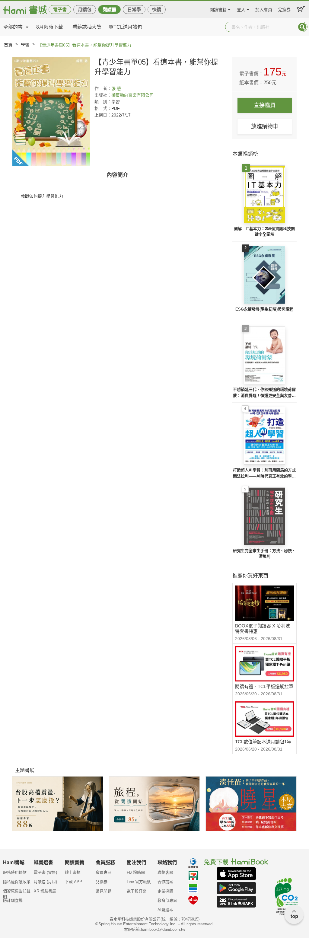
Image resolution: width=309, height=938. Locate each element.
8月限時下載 (49, 27)
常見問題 (103, 891)
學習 (25, 45)
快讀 (156, 9)
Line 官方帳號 (139, 881)
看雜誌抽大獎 (86, 27)
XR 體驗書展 (45, 891)
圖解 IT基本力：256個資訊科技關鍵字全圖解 (264, 231)
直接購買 (265, 105)
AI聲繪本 (165, 910)
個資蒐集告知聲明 (16, 893)
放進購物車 (264, 126)
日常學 (134, 9)
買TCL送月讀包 (125, 27)
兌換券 (284, 9)
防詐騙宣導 (13, 900)
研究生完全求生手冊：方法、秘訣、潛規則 (264, 553)
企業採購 (165, 891)
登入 (241, 9)
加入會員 (263, 9)
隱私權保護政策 (16, 881)
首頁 (8, 45)
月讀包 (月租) (45, 881)
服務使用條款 (15, 872)
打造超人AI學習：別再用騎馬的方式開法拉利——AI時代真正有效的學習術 (264, 473)
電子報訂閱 (136, 891)
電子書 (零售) (45, 872)
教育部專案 (167, 900)
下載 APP (73, 881)
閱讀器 (109, 9)
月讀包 (84, 9)
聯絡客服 (165, 872)
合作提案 (165, 881)
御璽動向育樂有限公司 (132, 95)
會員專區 (103, 872)
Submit (302, 27)
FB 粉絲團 (136, 872)
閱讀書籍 (218, 9)
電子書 (60, 9)
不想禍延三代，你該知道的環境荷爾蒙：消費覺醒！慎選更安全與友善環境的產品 (264, 392)
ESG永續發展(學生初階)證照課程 (264, 309)
